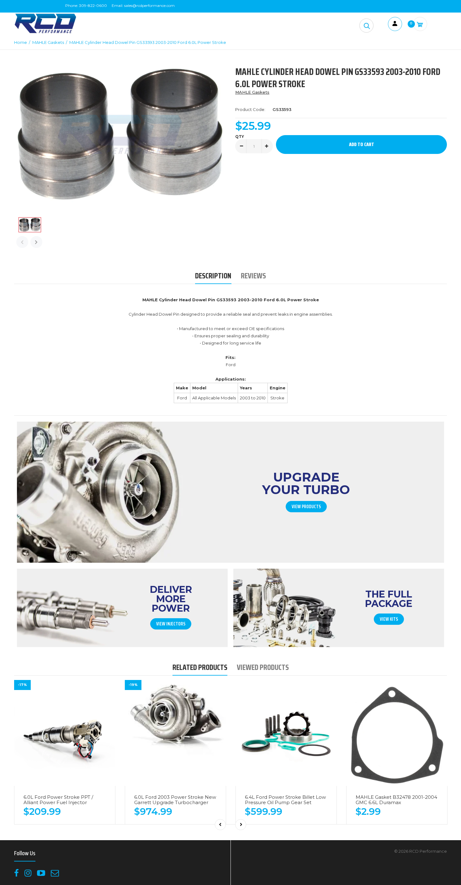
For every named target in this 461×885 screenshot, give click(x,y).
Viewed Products (263, 667)
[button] (366, 25)
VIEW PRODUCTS (306, 506)
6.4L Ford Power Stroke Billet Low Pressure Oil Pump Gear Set (285, 799)
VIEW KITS (389, 619)
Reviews (253, 276)
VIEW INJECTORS (170, 624)
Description (213, 276)
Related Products (199, 667)
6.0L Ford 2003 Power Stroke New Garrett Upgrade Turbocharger (175, 799)
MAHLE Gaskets (252, 92)
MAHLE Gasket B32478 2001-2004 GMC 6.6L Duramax (396, 799)
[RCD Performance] (45, 32)
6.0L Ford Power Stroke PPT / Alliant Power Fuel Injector (58, 799)
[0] (420, 24)
